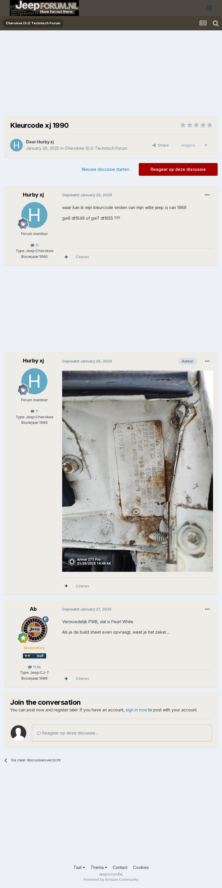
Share (162, 145)
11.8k (36, 667)
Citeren (82, 256)
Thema (97, 867)
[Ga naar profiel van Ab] (34, 629)
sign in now (136, 709)
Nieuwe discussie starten (105, 169)
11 (36, 245)
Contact (120, 867)
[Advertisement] (72, 75)
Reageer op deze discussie (178, 169)
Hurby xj (45, 141)
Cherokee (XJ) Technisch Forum (96, 148)
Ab (33, 609)
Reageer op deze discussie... (69, 732)
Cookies (141, 867)
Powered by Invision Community (111, 879)
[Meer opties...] (207, 195)
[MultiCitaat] (66, 257)
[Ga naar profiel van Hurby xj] (16, 145)
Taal (78, 867)
